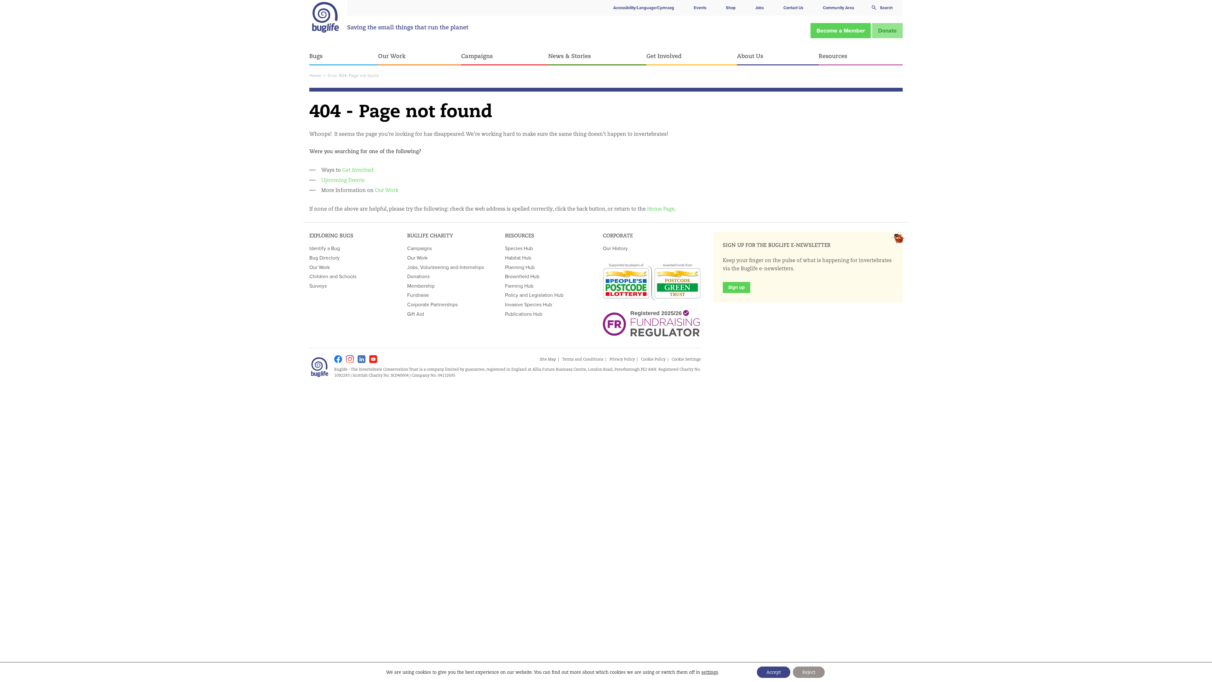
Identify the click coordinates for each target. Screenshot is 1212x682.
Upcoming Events (343, 180)
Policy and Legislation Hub (534, 294)
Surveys (318, 285)
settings (709, 672)
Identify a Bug (324, 248)
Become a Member (841, 31)
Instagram (350, 359)
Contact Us (793, 8)
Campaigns (477, 56)
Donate (887, 31)
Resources (833, 56)
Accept (773, 672)
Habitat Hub (518, 257)
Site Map (548, 359)
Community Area (838, 8)
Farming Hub (519, 285)
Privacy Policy (622, 359)
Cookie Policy (653, 359)
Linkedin (361, 359)
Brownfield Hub (522, 276)
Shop (731, 8)
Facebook (338, 359)
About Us (750, 56)
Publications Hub (523, 313)
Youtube (373, 359)
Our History (615, 248)
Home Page (660, 209)
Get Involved (663, 56)
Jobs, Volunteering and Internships (445, 267)
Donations (418, 276)
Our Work (392, 56)
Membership (421, 285)
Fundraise (418, 294)
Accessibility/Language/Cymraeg (643, 8)
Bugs (316, 56)
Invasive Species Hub (528, 304)
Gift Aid (415, 313)
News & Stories (569, 56)
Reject (808, 672)
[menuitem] (343, 56)
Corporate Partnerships (432, 304)
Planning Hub (520, 267)
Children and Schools (332, 276)
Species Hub (519, 248)
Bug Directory (324, 257)
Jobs (759, 8)
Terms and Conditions (582, 359)
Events (700, 8)
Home (315, 75)
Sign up (736, 287)
